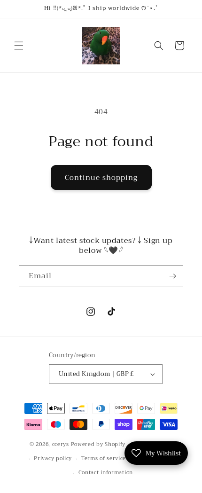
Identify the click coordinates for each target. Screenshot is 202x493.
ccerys (60, 444)
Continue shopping (101, 178)
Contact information (105, 472)
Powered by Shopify (98, 444)
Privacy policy (53, 458)
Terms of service (103, 458)
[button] (18, 45)
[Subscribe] (172, 276)
